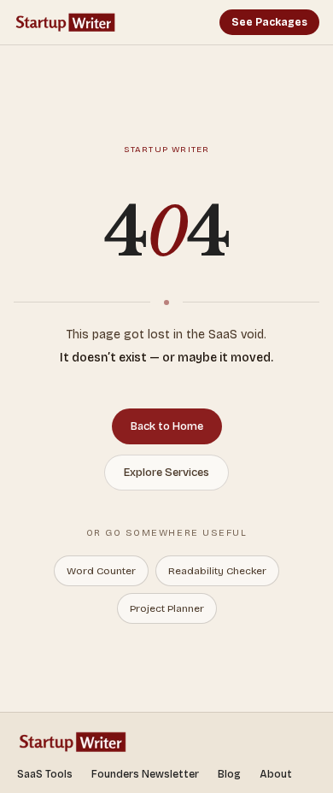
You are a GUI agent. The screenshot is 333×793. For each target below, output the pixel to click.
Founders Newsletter (145, 774)
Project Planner (167, 608)
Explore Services (166, 472)
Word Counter (101, 571)
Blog (229, 774)
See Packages (269, 22)
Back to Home (167, 426)
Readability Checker (217, 571)
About (276, 774)
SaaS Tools (45, 774)
